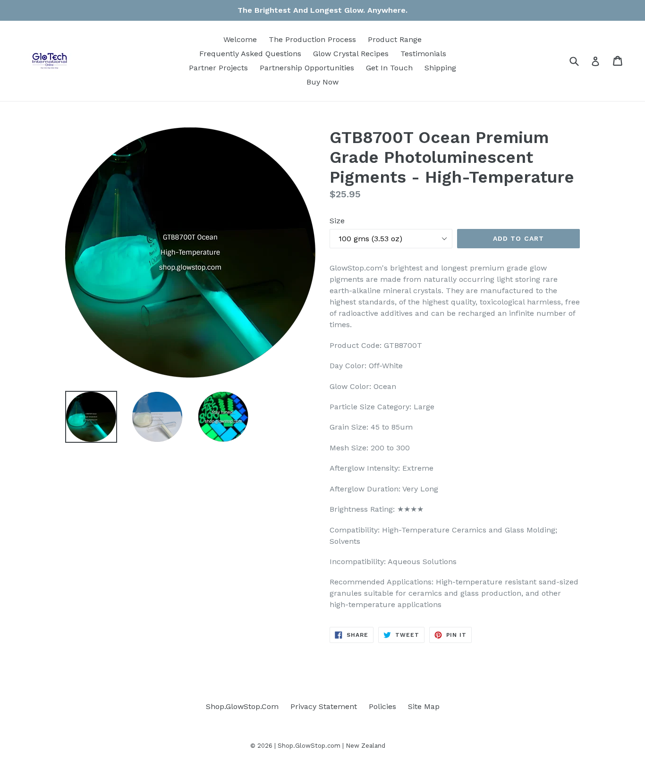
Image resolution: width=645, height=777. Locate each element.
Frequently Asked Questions (250, 53)
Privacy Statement (323, 706)
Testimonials (423, 53)
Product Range (395, 39)
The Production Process (312, 39)
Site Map (424, 706)
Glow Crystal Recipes (351, 53)
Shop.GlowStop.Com (242, 706)
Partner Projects (218, 67)
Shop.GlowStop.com (309, 745)
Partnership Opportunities (307, 67)
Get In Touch (389, 67)
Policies (382, 706)
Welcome (240, 39)
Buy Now (322, 81)
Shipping (440, 67)
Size (337, 220)
